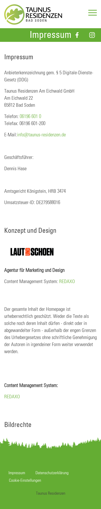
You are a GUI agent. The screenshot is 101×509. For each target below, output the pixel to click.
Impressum (16, 473)
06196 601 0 (30, 116)
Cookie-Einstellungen (25, 480)
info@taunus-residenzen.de (41, 135)
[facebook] (77, 35)
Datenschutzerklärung (52, 473)
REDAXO (67, 281)
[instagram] (92, 35)
